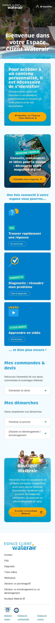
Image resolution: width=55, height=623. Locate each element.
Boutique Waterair (13, 598)
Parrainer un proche (19, 421)
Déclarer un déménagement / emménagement (25, 433)
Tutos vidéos (10, 572)
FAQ (6, 560)
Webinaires (9, 578)
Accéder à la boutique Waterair (26, 512)
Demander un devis (19, 390)
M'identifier (46, 6)
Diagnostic (9, 566)
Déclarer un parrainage (16, 583)
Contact (8, 555)
